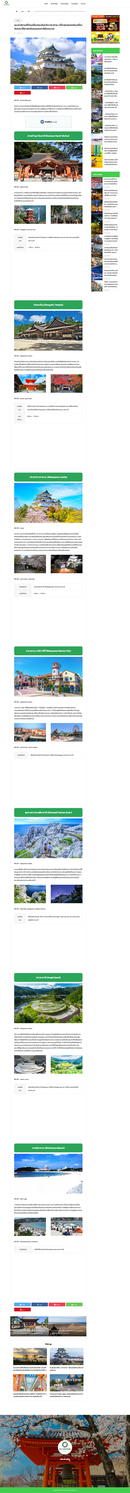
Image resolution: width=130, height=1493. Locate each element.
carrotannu (24, 579)
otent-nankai (32, 747)
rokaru (22, 1079)
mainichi (35, 1241)
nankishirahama (25, 1241)
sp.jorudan (28, 398)
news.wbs (31, 579)
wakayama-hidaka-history (36, 909)
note (26, 1079)
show (53, 122)
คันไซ (18, 20)
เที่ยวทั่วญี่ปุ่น (54, 4)
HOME (46, 4)
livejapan (23, 229)
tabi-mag (23, 1199)
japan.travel (24, 187)
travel (22, 398)
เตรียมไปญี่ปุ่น (64, 4)
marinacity (24, 747)
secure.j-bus (31, 229)
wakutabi (23, 909)
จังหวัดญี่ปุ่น (74, 4)
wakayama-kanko (26, 356)
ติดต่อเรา (83, 4)
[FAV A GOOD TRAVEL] (6, 3)
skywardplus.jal (25, 100)
